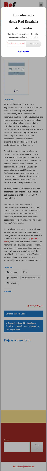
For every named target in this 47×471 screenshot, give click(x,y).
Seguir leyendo (23, 51)
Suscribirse (33, 44)
